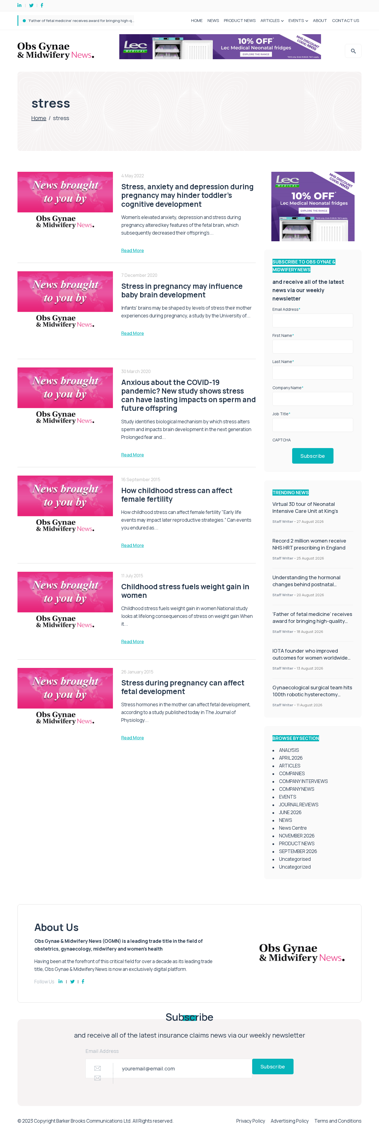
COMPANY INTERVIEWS (303, 781)
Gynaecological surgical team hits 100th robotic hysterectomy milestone (312, 694)
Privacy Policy (250, 1121)
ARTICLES (270, 20)
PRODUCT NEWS (240, 20)
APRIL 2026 (291, 758)
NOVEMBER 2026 (297, 835)
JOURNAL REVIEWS (299, 804)
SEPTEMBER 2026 (298, 851)
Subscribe (312, 456)
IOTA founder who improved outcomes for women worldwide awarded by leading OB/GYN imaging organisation (123, 20)
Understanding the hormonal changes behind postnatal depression (306, 584)
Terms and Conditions (338, 1121)
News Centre (293, 828)
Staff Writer (282, 521)
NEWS (213, 20)
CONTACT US (345, 20)
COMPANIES (292, 773)
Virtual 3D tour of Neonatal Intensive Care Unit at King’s (305, 507)
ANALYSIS (289, 750)
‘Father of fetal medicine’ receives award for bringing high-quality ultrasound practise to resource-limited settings (312, 624)
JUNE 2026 (290, 812)
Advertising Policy (290, 1121)
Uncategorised (295, 859)
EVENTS (296, 20)
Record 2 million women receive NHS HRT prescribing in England (309, 544)
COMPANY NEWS (296, 789)
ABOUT (320, 20)
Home (38, 118)
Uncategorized (295, 867)
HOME (197, 20)
